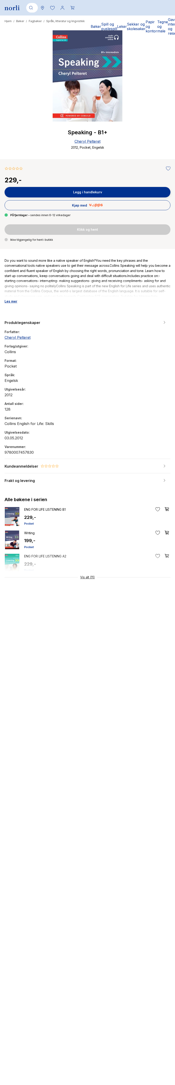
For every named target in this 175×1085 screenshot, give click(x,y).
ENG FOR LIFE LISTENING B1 (45, 509)
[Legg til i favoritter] (167, 169)
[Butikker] (42, 8)
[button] (52, 8)
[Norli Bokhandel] (12, 8)
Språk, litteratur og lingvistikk (65, 21)
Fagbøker (35, 21)
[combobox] (31, 8)
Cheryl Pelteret (87, 141)
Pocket (29, 523)
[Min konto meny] (62, 8)
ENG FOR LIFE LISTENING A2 (45, 556)
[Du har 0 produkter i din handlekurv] (72, 8)
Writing (29, 533)
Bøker (20, 21)
